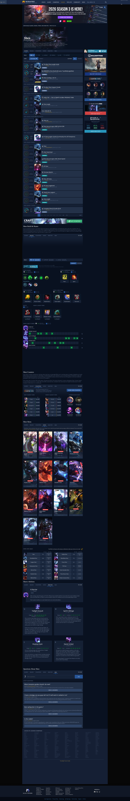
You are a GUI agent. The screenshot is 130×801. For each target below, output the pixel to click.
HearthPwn (67, 790)
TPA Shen (64, 566)
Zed (96, 748)
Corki (35, 735)
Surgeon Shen (33, 562)
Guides (49, 2)
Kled (56, 733)
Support (79, 799)
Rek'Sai (66, 753)
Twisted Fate (88, 743)
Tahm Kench (88, 732)
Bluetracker (67, 789)
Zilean (97, 751)
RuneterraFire (39, 794)
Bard (25, 749)
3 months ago (49, 554)
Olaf (66, 742)
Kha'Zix (46, 757)
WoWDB (57, 791)
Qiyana (66, 749)
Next (80, 215)
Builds (32, 51)
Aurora (25, 746)
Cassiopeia (36, 732)
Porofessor (38, 790)
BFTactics (58, 788)
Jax (45, 741)
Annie (25, 742)
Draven (35, 739)
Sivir (76, 749)
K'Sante (46, 745)
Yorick (97, 742)
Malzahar (57, 748)
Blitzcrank (26, 751)
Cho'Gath (36, 733)
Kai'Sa (46, 746)
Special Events (79, 566)
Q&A (56, 51)
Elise (35, 742)
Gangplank (36, 750)
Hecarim (36, 757)
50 (66, 215)
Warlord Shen (33, 577)
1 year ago (79, 558)
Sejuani (76, 738)
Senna (76, 739)
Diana (35, 737)
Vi (85, 753)
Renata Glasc (67, 756)
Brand (25, 752)
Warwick (97, 733)
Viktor (86, 756)
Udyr (86, 745)
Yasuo (97, 739)
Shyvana (77, 745)
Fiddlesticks (36, 745)
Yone (97, 741)
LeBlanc (56, 736)
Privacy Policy (55, 799)
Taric (86, 736)
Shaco (76, 743)
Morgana (57, 756)
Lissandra (57, 741)
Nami (66, 732)
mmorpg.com (68, 788)
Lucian (56, 743)
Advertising (61, 799)
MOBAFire (38, 788)
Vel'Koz (86, 751)
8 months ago (49, 578)
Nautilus (66, 735)
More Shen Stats (95, 131)
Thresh (86, 738)
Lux (55, 745)
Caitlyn (25, 756)
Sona (76, 752)
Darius (35, 736)
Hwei (46, 733)
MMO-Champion (59, 794)
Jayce (46, 742)
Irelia (46, 736)
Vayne (86, 749)
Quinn (66, 750)
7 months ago (49, 570)
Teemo (86, 737)
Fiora (35, 746)
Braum (25, 753)
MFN (3, 2)
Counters (38, 51)
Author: (70, 58)
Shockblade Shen (33, 558)
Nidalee (66, 737)
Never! (79, 570)
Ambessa (26, 738)
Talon (86, 735)
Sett (76, 742)
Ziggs (97, 750)
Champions (56, 2)
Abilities (50, 51)
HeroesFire (48, 794)
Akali (25, 735)
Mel (55, 751)
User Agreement (47, 799)
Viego (86, 755)
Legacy (48, 566)
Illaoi (46, 735)
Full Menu (90, 2)
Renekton (67, 757)
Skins (44, 51)
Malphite (56, 746)
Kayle (46, 753)
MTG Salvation (59, 789)
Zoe (96, 752)
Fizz (35, 748)
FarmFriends (48, 791)
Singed (76, 746)
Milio (56, 752)
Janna (46, 738)
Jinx (45, 744)
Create (43, 2)
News (83, 2)
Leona (56, 738)
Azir (25, 748)
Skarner (77, 750)
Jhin (45, 743)
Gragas (35, 753)
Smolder (77, 751)
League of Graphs (40, 789)
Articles (84, 799)
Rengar (76, 732)
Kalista (46, 748)
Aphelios (26, 743)
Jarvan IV (46, 739)
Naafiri (56, 757)
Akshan (25, 736)
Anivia (25, 741)
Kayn (46, 755)
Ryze (76, 736)
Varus (86, 748)
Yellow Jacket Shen (33, 566)
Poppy (66, 746)
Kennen (46, 756)
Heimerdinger (47, 732)
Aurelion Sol (26, 745)
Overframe (67, 793)
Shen (33, 554)
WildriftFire (38, 793)
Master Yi (57, 750)
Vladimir (87, 757)
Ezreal (35, 744)
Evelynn (36, 743)
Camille (25, 757)
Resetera (48, 790)
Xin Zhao (97, 738)
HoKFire (77, 789)
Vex (86, 752)
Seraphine (77, 741)
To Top (80, 235)
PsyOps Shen (64, 554)
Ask (79, 676)
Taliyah (86, 733)
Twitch (86, 744)
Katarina (46, 752)
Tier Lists (69, 2)
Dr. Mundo (36, 738)
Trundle (87, 741)
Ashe (25, 744)
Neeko (66, 736)
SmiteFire (48, 788)
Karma (46, 749)
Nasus (66, 733)
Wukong (97, 735)
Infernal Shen (33, 570)
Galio (35, 749)
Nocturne (67, 739)
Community (77, 2)
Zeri (96, 749)
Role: (25, 55)
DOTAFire (48, 789)
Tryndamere (88, 742)
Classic (63, 2)
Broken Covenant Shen (64, 577)
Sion (76, 748)
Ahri (25, 733)
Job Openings (68, 799)
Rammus (67, 752)
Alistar (25, 737)
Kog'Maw (57, 735)
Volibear (97, 732)
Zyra (97, 753)
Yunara (97, 743)
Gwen (35, 756)
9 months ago (80, 554)
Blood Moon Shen (64, 558)
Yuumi (97, 744)
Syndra (76, 757)
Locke (56, 742)
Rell (66, 755)
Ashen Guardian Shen (64, 570)
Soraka (76, 753)
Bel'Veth (26, 750)
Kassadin (46, 751)
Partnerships (74, 799)
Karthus (46, 750)
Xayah (97, 736)
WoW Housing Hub (60, 793)
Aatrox (25, 732)
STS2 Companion (69, 794)
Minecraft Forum (59, 790)
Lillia (56, 739)
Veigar (86, 750)
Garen (35, 751)
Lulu (55, 744)
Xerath (97, 737)
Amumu (25, 739)
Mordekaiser (57, 755)
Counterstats (39, 791)
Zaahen (97, 745)
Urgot (86, 746)
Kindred (56, 732)
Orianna (66, 743)
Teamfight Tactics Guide (65, 761)
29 (63, 215)
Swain (76, 755)
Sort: (25, 58)
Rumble (76, 735)
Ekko (35, 741)
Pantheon (67, 745)
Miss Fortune (57, 753)
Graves (35, 755)
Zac (96, 746)
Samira (76, 737)
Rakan (66, 751)
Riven (76, 733)
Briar (25, 755)
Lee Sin (56, 737)
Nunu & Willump (68, 741)
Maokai (56, 749)
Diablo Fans (67, 791)
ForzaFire (48, 793)
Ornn (66, 744)
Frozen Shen (64, 562)
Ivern (46, 737)
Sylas (76, 756)
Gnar (35, 752)
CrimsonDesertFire (79, 788)
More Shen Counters (74, 390)
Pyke (66, 748)
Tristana (87, 739)
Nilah (66, 738)
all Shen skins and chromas (29, 429)
